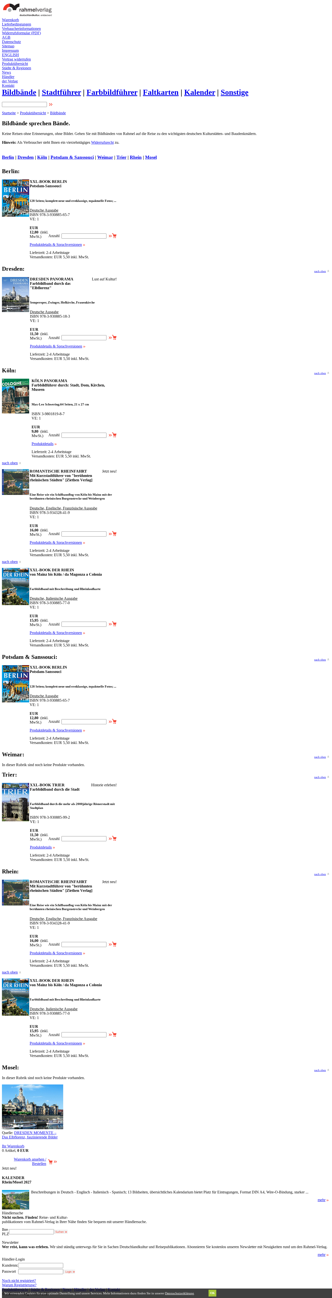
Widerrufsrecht (102, 142)
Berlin (8, 157)
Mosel (151, 157)
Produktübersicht (15, 64)
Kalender (199, 92)
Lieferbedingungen (16, 24)
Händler (8, 77)
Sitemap (8, 46)
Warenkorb (10, 20)
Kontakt (8, 85)
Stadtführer (61, 92)
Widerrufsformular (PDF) (21, 33)
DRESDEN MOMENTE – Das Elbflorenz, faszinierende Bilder (30, 1135)
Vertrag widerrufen (16, 59)
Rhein (136, 157)
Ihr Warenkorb (13, 1146)
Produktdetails (42, 444)
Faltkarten (161, 92)
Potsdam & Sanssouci (72, 157)
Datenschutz (11, 42)
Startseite (9, 113)
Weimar (105, 157)
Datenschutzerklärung (179, 1293)
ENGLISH (10, 55)
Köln (42, 157)
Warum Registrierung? (19, 1285)
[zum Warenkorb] (52, 1163)
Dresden (25, 157)
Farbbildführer (112, 92)
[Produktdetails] (15, 1208)
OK (212, 1293)
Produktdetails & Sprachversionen (56, 244)
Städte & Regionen (16, 68)
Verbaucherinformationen (21, 29)
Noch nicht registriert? (19, 1281)
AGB (6, 37)
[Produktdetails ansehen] (15, 215)
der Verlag (10, 81)
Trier (121, 157)
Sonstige (234, 92)
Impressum (10, 50)
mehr (321, 1200)
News (6, 72)
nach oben (320, 271)
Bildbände (19, 92)
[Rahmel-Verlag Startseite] (28, 16)
